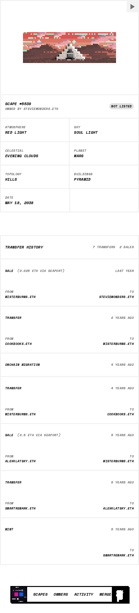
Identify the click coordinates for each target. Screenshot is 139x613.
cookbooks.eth (18, 343)
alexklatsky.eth (20, 461)
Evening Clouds (21, 155)
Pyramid (82, 179)
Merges (107, 594)
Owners (61, 594)
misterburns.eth (20, 296)
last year (124, 270)
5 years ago (122, 435)
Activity (83, 594)
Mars (78, 155)
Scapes (40, 594)
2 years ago (122, 317)
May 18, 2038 (19, 202)
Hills (11, 179)
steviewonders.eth (41, 108)
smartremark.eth (20, 508)
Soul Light (86, 132)
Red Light (16, 132)
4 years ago (122, 364)
